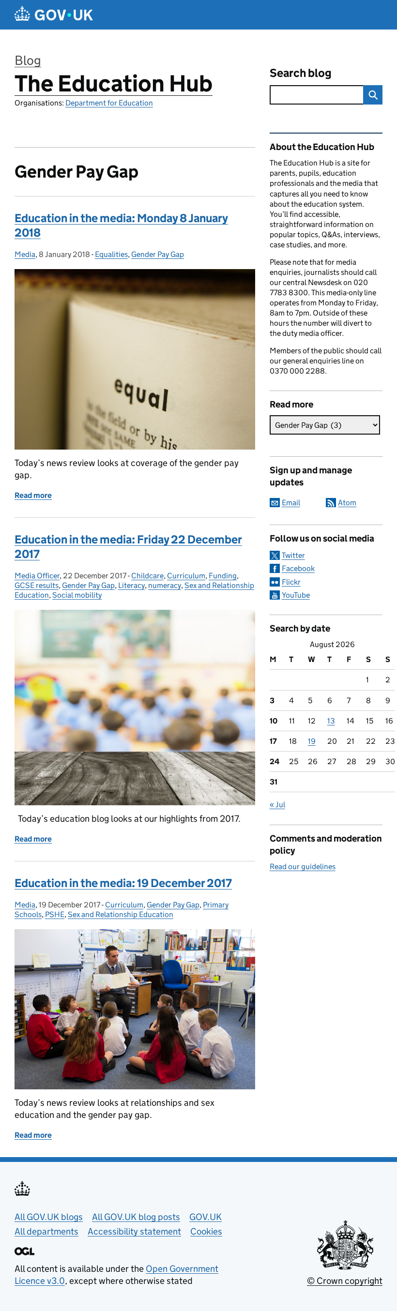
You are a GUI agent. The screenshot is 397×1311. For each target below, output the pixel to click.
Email (291, 502)
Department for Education (109, 102)
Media (25, 254)
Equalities (111, 254)
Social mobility (77, 595)
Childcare (147, 575)
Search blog (301, 73)
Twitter (293, 555)
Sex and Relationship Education (120, 914)
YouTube (296, 595)
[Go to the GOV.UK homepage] (54, 15)
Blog (28, 60)
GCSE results (37, 585)
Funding (223, 575)
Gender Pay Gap (157, 254)
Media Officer (37, 575)
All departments (46, 1231)
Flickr (291, 582)
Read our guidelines (303, 866)
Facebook (298, 568)
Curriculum (186, 575)
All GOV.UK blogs (49, 1216)
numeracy (164, 585)
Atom (347, 502)
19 (312, 741)
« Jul (277, 804)
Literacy (131, 585)
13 (331, 720)
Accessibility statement (134, 1231)
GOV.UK (205, 1216)
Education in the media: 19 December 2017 (123, 883)
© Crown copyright (344, 1280)
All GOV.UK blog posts (136, 1216)
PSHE (54, 914)
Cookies (206, 1231)
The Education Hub (114, 83)
